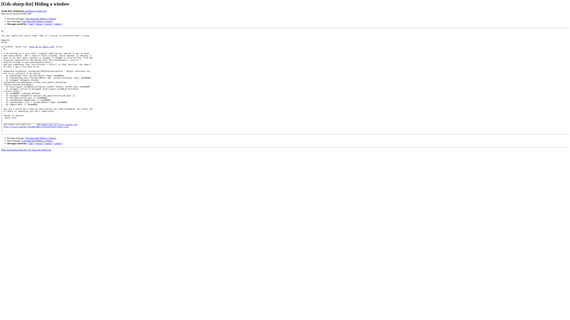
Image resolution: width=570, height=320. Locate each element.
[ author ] (58, 24)
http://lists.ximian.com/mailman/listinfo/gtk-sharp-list (36, 127)
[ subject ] (48, 24)
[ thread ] (39, 24)
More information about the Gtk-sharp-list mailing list (26, 150)
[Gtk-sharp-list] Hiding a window (40, 18)
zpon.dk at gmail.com (41, 47)
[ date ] (31, 24)
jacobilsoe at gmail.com (35, 11)
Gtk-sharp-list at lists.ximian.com (57, 124)
